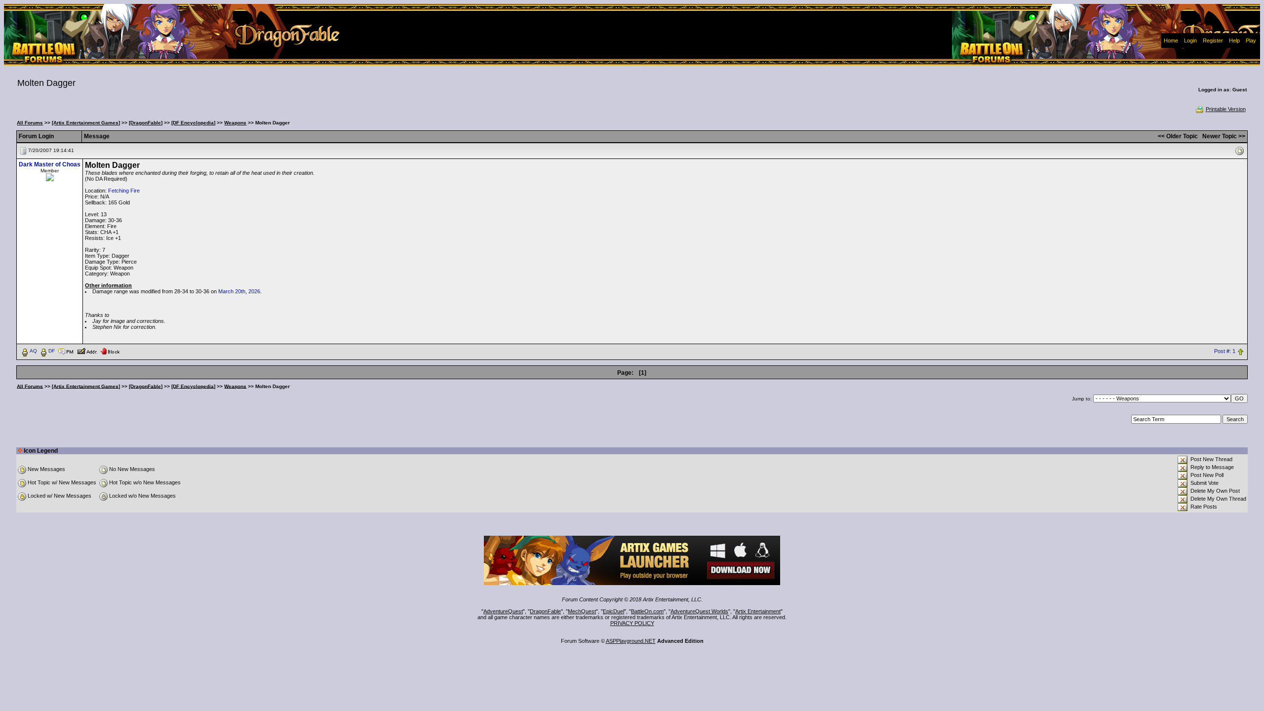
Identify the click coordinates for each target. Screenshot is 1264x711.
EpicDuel (613, 611)
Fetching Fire (124, 191)
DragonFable (545, 611)
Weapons (235, 122)
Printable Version (1226, 109)
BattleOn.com (647, 611)
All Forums (30, 122)
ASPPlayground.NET (631, 641)
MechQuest (582, 611)
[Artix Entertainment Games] (86, 122)
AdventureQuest (503, 611)
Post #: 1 (1224, 351)
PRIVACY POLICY (632, 623)
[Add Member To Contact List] (87, 351)
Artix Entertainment (758, 611)
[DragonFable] (145, 122)
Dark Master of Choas (49, 164)
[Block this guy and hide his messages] (110, 351)
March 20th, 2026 (239, 291)
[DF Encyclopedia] (193, 122)
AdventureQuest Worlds (699, 611)
